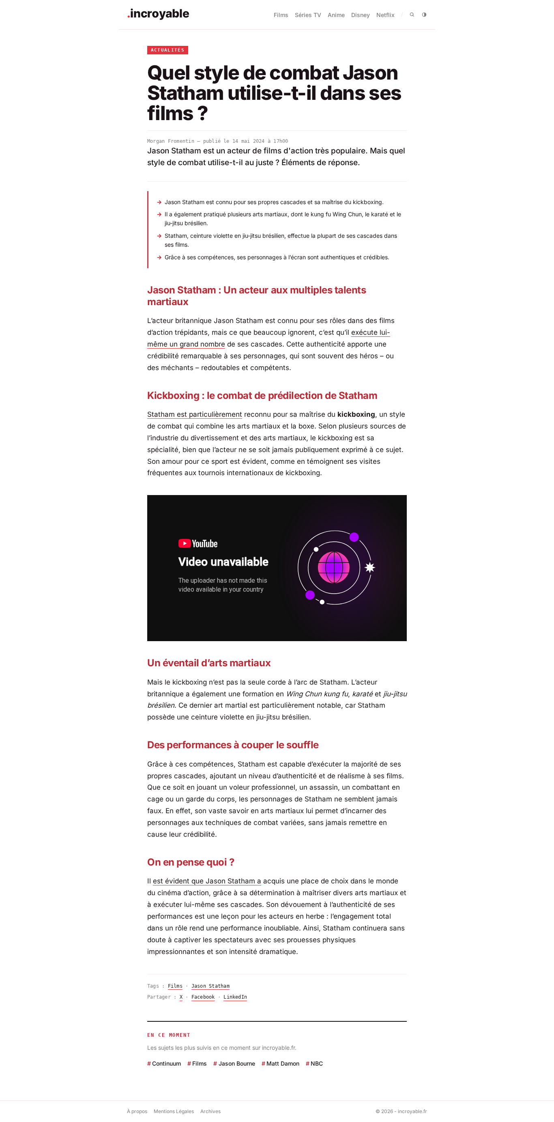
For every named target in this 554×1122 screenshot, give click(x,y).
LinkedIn (235, 997)
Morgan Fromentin (170, 141)
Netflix (385, 14)
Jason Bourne (237, 1063)
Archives (210, 1111)
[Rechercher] (412, 14)
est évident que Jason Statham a (207, 881)
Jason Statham (210, 986)
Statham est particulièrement (194, 414)
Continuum (166, 1063)
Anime (336, 14)
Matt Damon (282, 1063)
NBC (317, 1063)
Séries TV (308, 14)
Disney (360, 14)
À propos (137, 1111)
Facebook (203, 997)
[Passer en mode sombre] (424, 14)
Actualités (168, 50)
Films (281, 14)
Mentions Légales (174, 1111)
